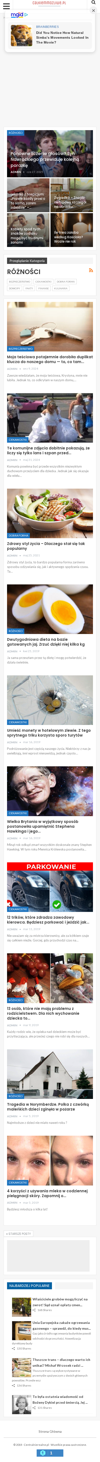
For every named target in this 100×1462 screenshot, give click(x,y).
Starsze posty (19, 1234)
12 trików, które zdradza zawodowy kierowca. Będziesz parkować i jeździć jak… (48, 920)
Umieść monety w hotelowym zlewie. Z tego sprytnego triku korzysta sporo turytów (49, 733)
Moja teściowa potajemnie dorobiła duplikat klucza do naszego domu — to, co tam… (50, 359)
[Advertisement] (50, 72)
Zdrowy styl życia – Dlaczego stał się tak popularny (46, 546)
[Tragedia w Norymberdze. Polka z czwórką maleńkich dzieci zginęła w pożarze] (50, 1074)
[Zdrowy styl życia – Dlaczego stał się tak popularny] (50, 513)
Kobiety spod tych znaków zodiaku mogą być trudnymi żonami (27, 236)
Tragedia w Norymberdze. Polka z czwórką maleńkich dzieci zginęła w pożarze (48, 1107)
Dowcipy (14, 288)
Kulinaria (60, 288)
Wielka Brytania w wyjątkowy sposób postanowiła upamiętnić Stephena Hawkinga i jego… (42, 826)
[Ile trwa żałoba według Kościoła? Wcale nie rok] (71, 230)
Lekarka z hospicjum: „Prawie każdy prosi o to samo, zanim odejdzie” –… (28, 201)
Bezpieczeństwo (19, 281)
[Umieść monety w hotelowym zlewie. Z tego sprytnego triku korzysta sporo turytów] (50, 700)
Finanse (43, 288)
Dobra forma (66, 281)
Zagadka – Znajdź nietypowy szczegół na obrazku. (70, 202)
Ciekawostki (43, 281)
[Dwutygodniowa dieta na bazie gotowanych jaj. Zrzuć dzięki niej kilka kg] (50, 609)
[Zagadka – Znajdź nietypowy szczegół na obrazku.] (71, 195)
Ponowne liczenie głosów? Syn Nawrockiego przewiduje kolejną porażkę (45, 159)
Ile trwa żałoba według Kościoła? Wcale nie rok (68, 237)
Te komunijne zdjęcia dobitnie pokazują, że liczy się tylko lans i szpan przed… (48, 450)
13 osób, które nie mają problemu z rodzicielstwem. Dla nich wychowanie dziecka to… (43, 1013)
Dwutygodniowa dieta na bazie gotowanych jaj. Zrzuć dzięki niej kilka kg (46, 642)
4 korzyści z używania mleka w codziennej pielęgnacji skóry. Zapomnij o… (47, 1193)
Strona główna (50, 1431)
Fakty (29, 288)
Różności (16, 132)
